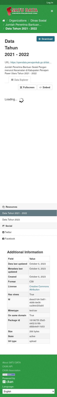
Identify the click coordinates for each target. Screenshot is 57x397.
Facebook (9, 238)
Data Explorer (21, 79)
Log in (50, 2)
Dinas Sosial (38, 20)
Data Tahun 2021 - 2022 (21, 28)
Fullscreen (28, 87)
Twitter (8, 232)
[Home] (3, 20)
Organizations (18, 20)
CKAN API (7, 366)
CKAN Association (11, 370)
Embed (46, 87)
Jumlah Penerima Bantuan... (23, 24)
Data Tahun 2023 (11, 219)
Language (7, 386)
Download (47, 38)
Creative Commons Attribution (39, 288)
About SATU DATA (11, 362)
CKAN (7, 381)
